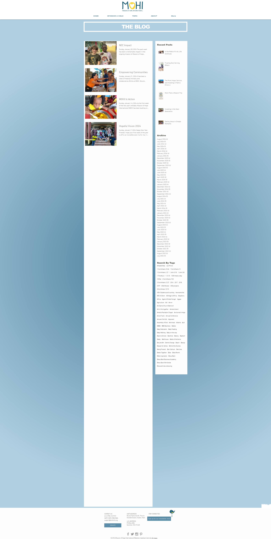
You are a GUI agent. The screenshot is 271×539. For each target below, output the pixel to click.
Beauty (183, 343)
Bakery (176, 336)
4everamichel (180, 293)
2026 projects (174, 286)
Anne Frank (161, 316)
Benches (179, 349)
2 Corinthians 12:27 (163, 282)
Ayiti (183, 323)
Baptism (182, 336)
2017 (176, 282)
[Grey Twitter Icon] (132, 534)
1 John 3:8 (181, 272)
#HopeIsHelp (161, 266)
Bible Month (176, 353)
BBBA (158, 326)
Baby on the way (172, 333)
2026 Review (165, 286)
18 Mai (159, 279)
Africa (159, 299)
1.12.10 (168, 276)
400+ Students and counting (165, 293)
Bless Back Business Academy (166, 359)
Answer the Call (162, 319)
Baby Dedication (162, 329)
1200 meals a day (176, 276)
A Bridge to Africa (171, 296)
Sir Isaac (154, 538)
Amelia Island (174, 309)
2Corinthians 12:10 (163, 289)
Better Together (162, 353)
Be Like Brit (160, 343)
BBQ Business (166, 326)
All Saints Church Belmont (165, 306)
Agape (179, 299)
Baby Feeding (172, 329)
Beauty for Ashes (162, 346)
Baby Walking (161, 333)
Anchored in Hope (179, 313)
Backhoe (170, 336)
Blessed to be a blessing (164, 366)
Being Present (161, 349)
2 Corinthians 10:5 (168, 279)
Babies (174, 326)
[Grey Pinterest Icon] (141, 534)
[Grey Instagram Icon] (137, 534)
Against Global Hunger (169, 299)
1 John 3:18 (173, 272)
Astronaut (172, 323)
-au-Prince (169, 266)
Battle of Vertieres (175, 339)
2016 (171, 282)
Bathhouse (165, 339)
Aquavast (171, 319)
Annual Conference (172, 316)
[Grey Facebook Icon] (128, 534)
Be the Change (169, 343)
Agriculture (160, 303)
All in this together (163, 309)
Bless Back (171, 356)
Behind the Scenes (175, 346)
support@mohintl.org (111, 520)
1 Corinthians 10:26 (163, 269)
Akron (170, 303)
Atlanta (178, 323)
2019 (158, 286)
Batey (159, 339)
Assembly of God (162, 323)
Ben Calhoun (171, 349)
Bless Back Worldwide (164, 363)
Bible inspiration (162, 356)
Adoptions (181, 296)
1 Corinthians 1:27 (162, 272)
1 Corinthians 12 (175, 269)
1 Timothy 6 (160, 276)
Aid (166, 303)
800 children (161, 296)
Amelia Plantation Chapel (165, 313)
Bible (169, 353)
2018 (180, 282)
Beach (178, 343)
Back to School (161, 336)
